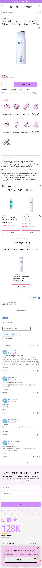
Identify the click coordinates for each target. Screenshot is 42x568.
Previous (2, 216)
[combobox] (34, 346)
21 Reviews (14, 78)
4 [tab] (22, 238)
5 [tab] (24, 238)
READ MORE (5, 181)
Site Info (33, 543)
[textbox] (39, 346)
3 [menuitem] (23, 462)
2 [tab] (19, 238)
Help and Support (8, 543)
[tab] (21, 310)
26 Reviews (31, 226)
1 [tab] (17, 238)
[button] (18, 334)
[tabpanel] (21, 46)
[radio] (6, 334)
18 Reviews (12, 225)
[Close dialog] (38, 547)
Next (40, 216)
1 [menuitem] (18, 462)
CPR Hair (4, 18)
